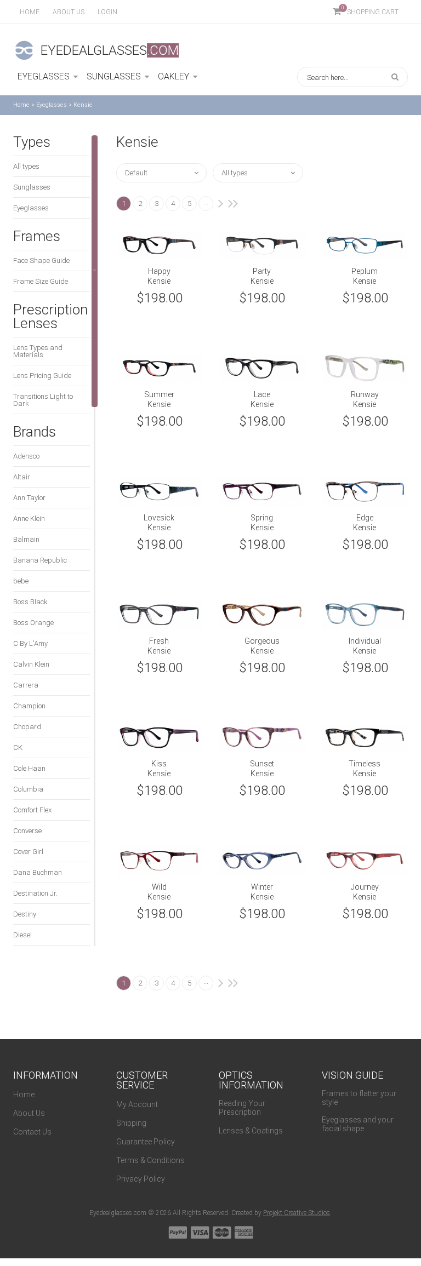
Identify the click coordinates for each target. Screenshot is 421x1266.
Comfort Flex (32, 810)
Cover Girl (28, 851)
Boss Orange (33, 622)
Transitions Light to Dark (43, 400)
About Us (29, 1113)
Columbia (28, 789)
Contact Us (32, 1131)
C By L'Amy (30, 643)
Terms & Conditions (150, 1160)
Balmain (26, 539)
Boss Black (30, 602)
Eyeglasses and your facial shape (358, 1124)
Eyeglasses (51, 104)
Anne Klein (29, 518)
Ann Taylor (29, 498)
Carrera (25, 685)
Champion (29, 706)
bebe (21, 581)
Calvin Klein (31, 664)
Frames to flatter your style (359, 1098)
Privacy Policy (140, 1179)
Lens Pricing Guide (42, 375)
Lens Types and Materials (37, 351)
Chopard (27, 727)
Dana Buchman (37, 872)
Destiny (24, 914)
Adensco (26, 456)
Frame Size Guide (40, 281)
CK (17, 747)
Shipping (131, 1123)
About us (68, 12)
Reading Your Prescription (242, 1107)
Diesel (22, 935)
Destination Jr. (35, 893)
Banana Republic (40, 560)
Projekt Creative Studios (296, 1213)
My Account (137, 1104)
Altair (21, 477)
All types (26, 166)
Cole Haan (29, 768)
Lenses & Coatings (251, 1130)
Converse (27, 831)
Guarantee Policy (145, 1141)
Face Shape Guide (41, 260)
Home (29, 12)
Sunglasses (31, 187)
